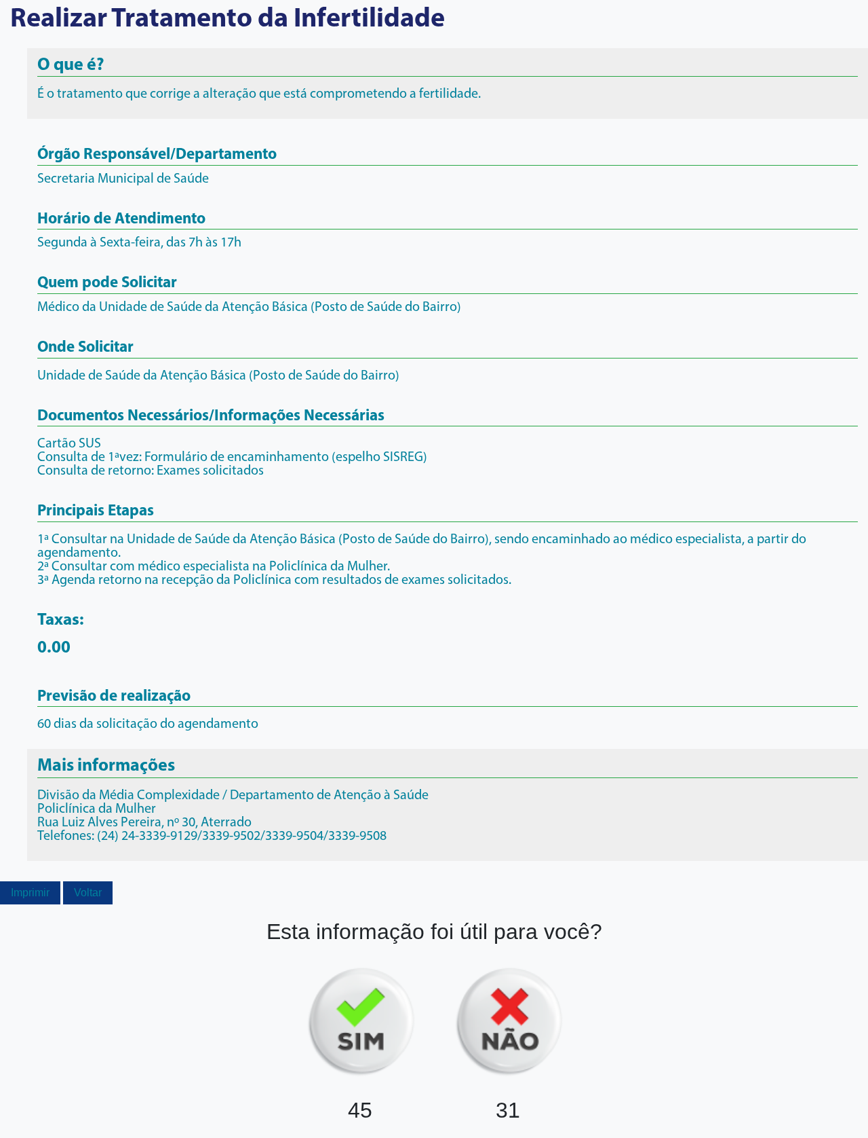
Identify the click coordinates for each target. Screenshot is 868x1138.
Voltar (88, 892)
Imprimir (30, 892)
